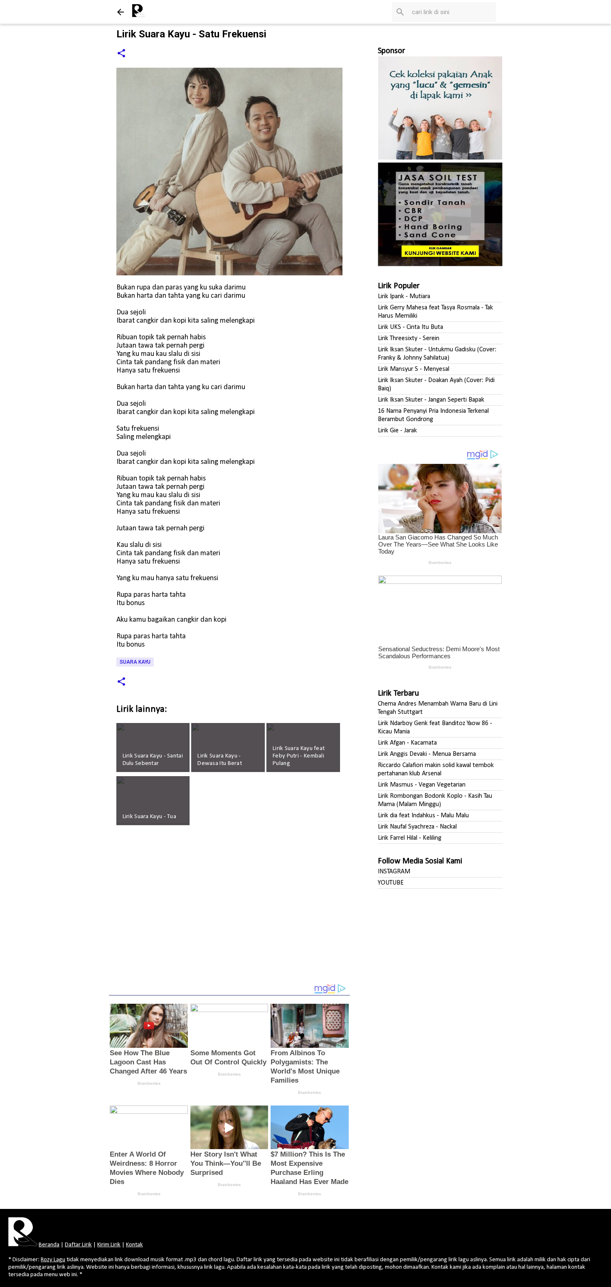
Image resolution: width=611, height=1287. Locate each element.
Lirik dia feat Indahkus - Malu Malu (423, 815)
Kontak (134, 1245)
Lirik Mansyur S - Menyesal (413, 369)
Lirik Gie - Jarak (397, 430)
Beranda (49, 1245)
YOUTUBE (391, 883)
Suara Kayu (135, 662)
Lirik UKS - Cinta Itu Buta (410, 327)
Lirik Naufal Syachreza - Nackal (417, 827)
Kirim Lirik (109, 1245)
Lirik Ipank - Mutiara (404, 296)
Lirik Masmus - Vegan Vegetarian (422, 785)
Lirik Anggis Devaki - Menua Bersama (427, 754)
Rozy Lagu (53, 1260)
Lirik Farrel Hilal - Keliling (409, 838)
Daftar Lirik (78, 1245)
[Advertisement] (229, 910)
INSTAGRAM (394, 871)
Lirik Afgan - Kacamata (407, 743)
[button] (121, 53)
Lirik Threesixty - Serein (408, 338)
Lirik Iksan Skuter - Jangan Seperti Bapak (431, 400)
